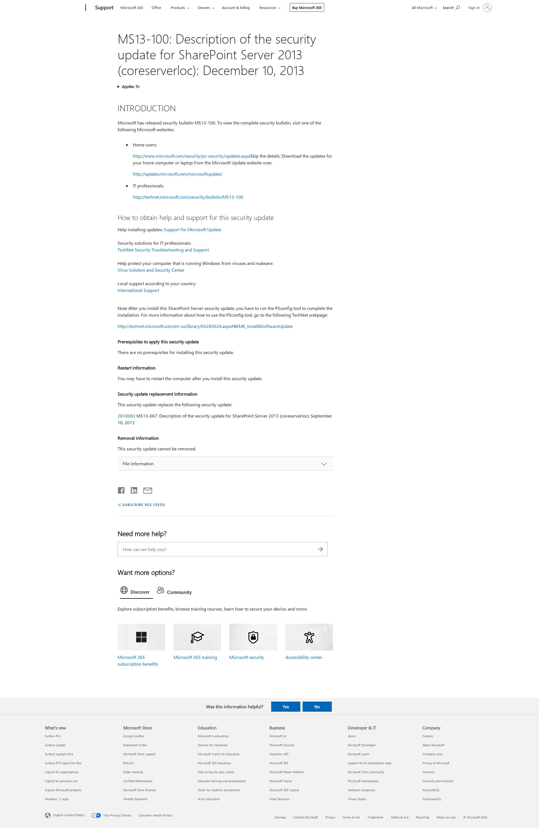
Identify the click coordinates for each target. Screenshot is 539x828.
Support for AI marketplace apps (370, 763)
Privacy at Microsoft (435, 763)
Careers (427, 736)
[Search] (321, 549)
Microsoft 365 (131, 7)
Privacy (330, 817)
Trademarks (375, 817)
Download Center (135, 745)
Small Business (280, 799)
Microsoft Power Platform (287, 772)
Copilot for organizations (62, 772)
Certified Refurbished (137, 781)
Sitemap (280, 817)
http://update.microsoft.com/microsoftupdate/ (177, 174)
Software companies (361, 790)
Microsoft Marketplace (363, 781)
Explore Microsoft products (63, 790)
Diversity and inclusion (437, 781)
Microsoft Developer (362, 745)
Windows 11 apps (57, 799)
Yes (286, 706)
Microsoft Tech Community (366, 772)
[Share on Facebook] (121, 489)
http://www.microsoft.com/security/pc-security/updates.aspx (191, 156)
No (317, 706)
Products (178, 7)
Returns (128, 763)
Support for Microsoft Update (192, 229)
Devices (204, 7)
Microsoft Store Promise (139, 790)
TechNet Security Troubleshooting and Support (163, 250)
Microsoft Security (282, 745)
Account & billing (236, 7)
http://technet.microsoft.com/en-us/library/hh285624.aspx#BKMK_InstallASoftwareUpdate (205, 326)
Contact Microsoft (305, 817)
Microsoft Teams (281, 781)
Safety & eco (399, 817)
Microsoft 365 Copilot (284, 790)
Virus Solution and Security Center (151, 270)
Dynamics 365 (279, 754)
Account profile (133, 736)
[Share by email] (145, 489)
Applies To (130, 86)
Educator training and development (222, 781)
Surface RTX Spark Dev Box (63, 763)
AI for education (209, 799)
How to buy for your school (216, 772)
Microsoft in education (213, 736)
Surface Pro (52, 736)
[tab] (136, 591)
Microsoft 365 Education (214, 763)
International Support (138, 290)
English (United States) (68, 815)
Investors (428, 772)
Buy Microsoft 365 (307, 7)
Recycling (422, 817)
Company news (432, 754)
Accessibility (430, 790)
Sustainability (431, 799)
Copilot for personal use (61, 781)
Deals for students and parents (219, 790)
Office (156, 7)
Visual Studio (357, 799)
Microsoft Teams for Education (218, 754)
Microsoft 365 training (195, 657)
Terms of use (351, 817)
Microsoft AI (278, 736)
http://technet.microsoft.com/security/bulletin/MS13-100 (188, 197)
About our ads (446, 817)
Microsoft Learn (358, 754)
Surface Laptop (55, 745)
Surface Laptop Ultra (59, 754)
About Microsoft (433, 745)
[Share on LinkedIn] (131, 489)
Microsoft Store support (139, 754)
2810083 (126, 416)
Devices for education (212, 745)
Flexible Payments (135, 799)
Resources (267, 7)
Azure (352, 736)
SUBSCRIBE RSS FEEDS (143, 504)
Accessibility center (304, 657)
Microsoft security (246, 657)
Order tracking (133, 772)
